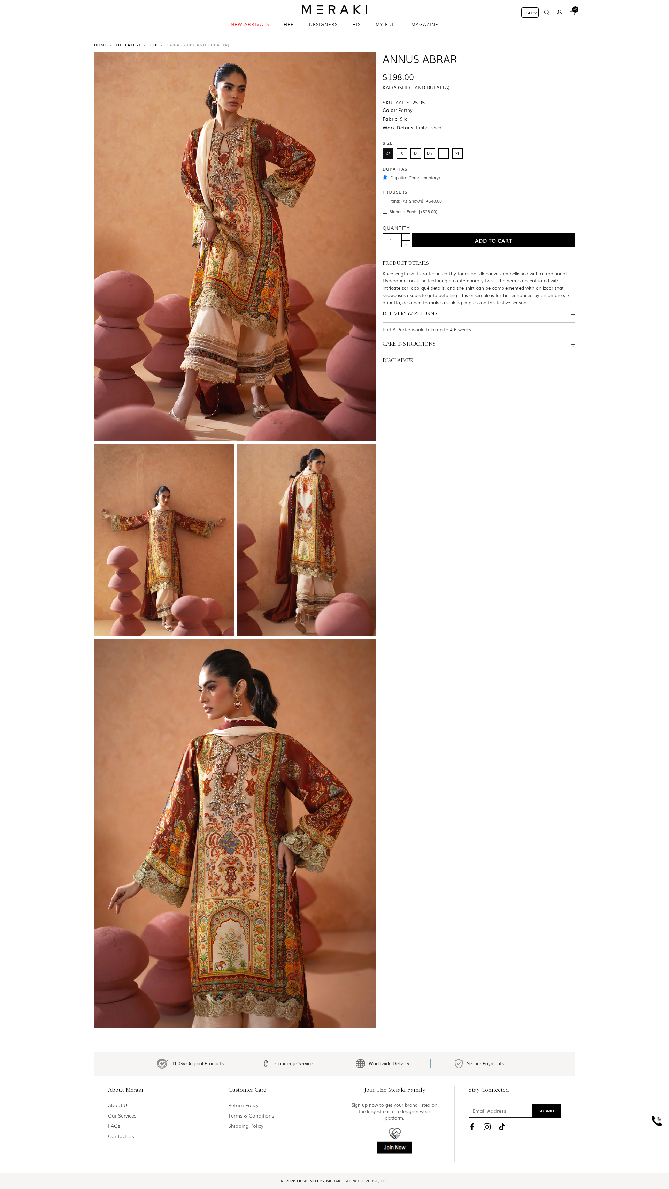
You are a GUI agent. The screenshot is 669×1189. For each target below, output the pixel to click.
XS (388, 153)
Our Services (122, 1115)
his (356, 24)
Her (289, 24)
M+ (429, 153)
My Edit (386, 24)
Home (100, 44)
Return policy (243, 1105)
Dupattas (395, 169)
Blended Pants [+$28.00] (413, 211)
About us (119, 1105)
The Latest (128, 44)
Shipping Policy (245, 1125)
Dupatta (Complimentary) (415, 177)
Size (388, 142)
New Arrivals (250, 24)
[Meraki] (334, 9)
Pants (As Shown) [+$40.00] (416, 201)
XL (457, 153)
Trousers (395, 192)
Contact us (121, 1136)
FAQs (114, 1125)
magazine (424, 24)
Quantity (396, 227)
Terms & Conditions (251, 1115)
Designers (323, 24)
